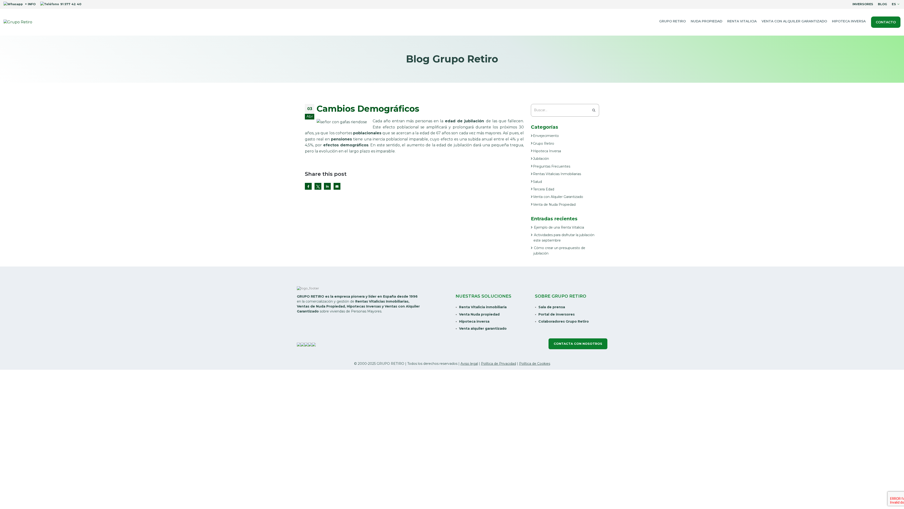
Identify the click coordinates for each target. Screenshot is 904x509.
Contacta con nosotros (578, 343)
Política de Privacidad (498, 363)
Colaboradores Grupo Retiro (563, 321)
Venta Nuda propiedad (479, 314)
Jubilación (541, 158)
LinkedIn (327, 186)
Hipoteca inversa (474, 321)
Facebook (308, 186)
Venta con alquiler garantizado (794, 21)
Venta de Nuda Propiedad (554, 204)
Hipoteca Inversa (849, 21)
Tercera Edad (543, 189)
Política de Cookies (534, 363)
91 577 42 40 (70, 4)
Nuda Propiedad (706, 21)
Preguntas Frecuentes (551, 166)
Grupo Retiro (672, 21)
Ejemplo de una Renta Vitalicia (559, 227)
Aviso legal (469, 363)
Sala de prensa (551, 307)
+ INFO (30, 4)
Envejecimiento (546, 136)
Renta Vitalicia (742, 21)
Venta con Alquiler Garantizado (558, 197)
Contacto (886, 22)
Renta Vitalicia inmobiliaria (483, 307)
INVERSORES (862, 4)
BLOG (882, 4)
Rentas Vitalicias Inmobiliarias (557, 174)
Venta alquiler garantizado (483, 328)
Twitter (318, 186)
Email (337, 186)
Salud (537, 182)
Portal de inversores (556, 314)
